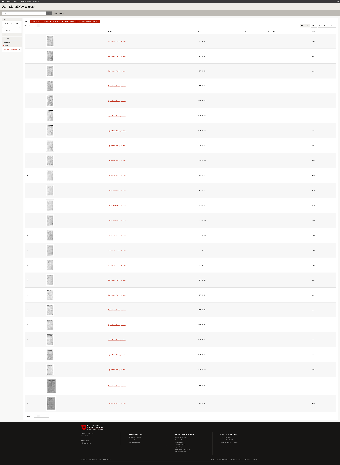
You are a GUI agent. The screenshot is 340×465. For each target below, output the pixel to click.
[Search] (49, 13)
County (7, 38)
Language (7, 42)
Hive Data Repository (180, 451)
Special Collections (133, 440)
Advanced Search (59, 13)
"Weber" (35, 21)
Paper (6, 46)
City (5, 35)
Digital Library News (180, 447)
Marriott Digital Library (181, 437)
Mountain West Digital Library (229, 440)
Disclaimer (247, 459)
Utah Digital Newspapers (181, 440)
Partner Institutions (226, 437)
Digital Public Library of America (229, 442)
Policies (255, 459)
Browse (9, 1)
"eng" (57, 21)
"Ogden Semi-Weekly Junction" (88, 21)
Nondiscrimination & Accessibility (226, 459)
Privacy (212, 459)
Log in (337, 1)
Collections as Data (180, 444)
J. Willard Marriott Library (88, 433)
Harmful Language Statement (30, 1)
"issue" (46, 21)
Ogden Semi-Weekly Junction (10, 49)
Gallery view (305, 26)
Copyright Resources (134, 442)
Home (3, 1)
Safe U (239, 459)
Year (5, 19)
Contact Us (16, 1)
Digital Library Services (135, 437)
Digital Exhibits (179, 442)
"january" (70, 21)
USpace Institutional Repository (183, 449)
